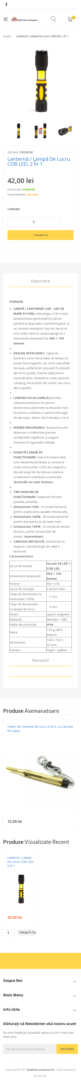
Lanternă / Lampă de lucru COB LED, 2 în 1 (20, 862)
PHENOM (26, 152)
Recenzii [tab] (40, 660)
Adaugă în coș (41, 235)
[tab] (40, 674)
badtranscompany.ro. (41, 1069)
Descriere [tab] (40, 281)
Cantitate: (13, 209)
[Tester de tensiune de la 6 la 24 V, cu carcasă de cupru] (40, 773)
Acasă (7, 36)
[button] (7, 779)
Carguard (14, 735)
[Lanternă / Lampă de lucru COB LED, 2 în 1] (18, 130)
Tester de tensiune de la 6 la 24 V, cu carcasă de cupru (40, 729)
